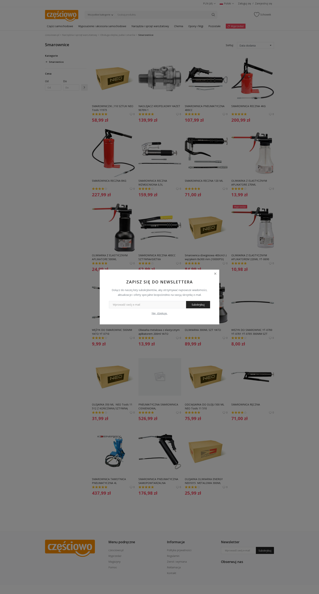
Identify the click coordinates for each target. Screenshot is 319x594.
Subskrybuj (198, 304)
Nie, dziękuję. (159, 313)
